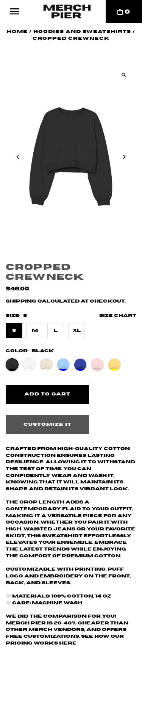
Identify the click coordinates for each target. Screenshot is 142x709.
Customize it (47, 424)
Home (17, 32)
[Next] (124, 156)
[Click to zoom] (124, 74)
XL (77, 330)
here (67, 643)
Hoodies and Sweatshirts (82, 32)
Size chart (117, 316)
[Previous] (18, 156)
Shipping (21, 301)
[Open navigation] (14, 11)
